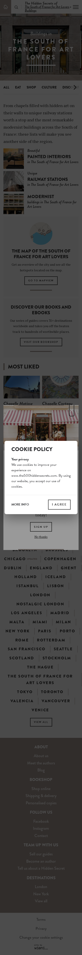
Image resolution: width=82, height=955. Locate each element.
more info (20, 504)
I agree (59, 504)
